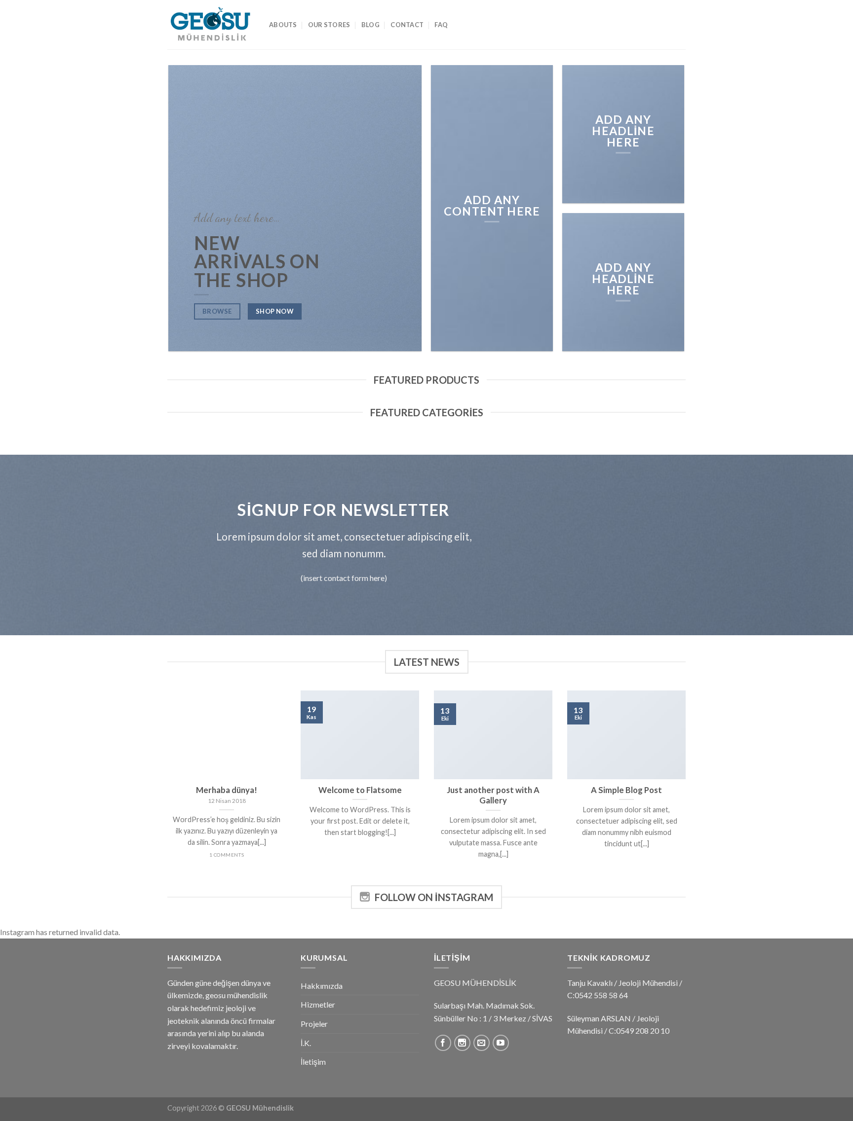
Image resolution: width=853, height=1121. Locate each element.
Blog (370, 25)
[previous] (165, 786)
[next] (687, 786)
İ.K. (306, 1043)
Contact (407, 25)
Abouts (283, 25)
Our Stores (329, 25)
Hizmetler (318, 1004)
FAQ (441, 25)
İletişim (313, 1061)
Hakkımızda (322, 985)
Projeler (314, 1023)
